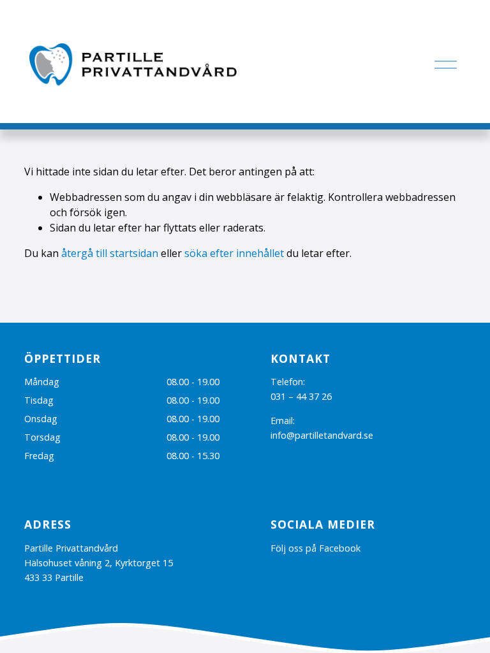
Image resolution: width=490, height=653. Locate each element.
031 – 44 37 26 (301, 396)
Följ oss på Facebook (315, 548)
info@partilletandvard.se (322, 435)
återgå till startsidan (109, 253)
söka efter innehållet (234, 253)
